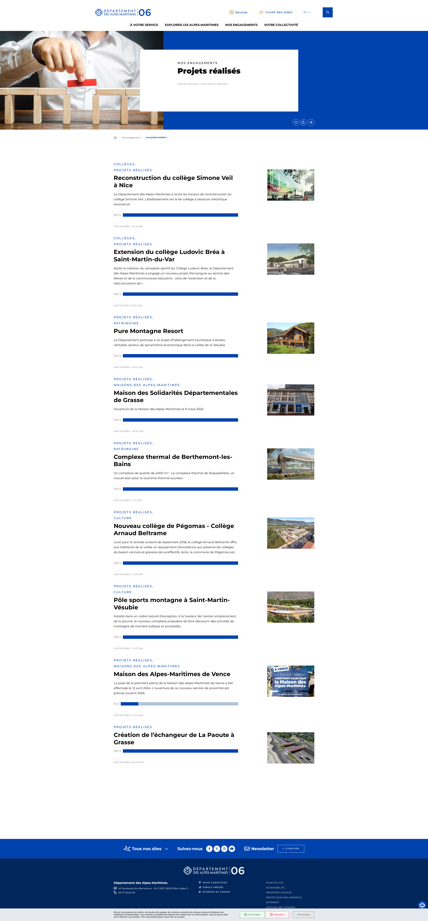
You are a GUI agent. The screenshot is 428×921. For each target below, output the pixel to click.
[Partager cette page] (311, 122)
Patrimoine (126, 323)
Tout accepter (254, 914)
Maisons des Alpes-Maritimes (147, 385)
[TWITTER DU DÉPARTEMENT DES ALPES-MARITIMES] (216, 848)
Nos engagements (131, 137)
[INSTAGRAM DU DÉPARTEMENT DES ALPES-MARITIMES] (224, 848)
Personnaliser (303, 914)
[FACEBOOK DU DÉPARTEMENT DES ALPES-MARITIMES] (209, 848)
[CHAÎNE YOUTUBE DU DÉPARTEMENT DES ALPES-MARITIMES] (232, 848)
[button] (328, 12)
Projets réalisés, (133, 317)
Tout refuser (279, 914)
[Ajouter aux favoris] (296, 122)
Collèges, (125, 164)
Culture (123, 518)
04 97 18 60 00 (126, 892)
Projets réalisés (133, 170)
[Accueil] (115, 138)
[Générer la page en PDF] (303, 122)
